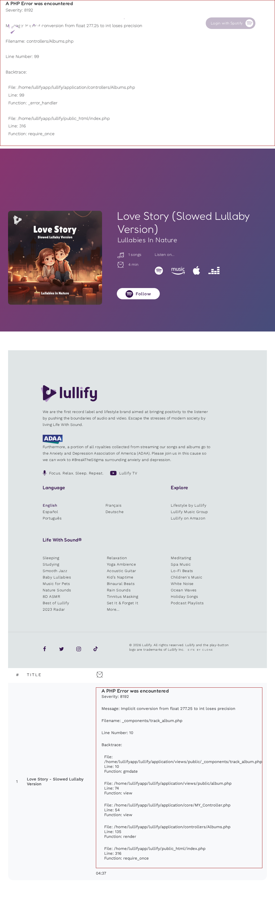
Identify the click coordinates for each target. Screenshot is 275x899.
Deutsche (115, 512)
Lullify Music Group (189, 512)
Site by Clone (200, 650)
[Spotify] (159, 270)
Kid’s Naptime (120, 577)
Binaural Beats (121, 583)
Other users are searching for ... (106, 35)
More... (113, 609)
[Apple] (196, 270)
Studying (51, 564)
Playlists (77, 23)
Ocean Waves (184, 590)
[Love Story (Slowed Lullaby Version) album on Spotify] (55, 258)
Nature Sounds (57, 590)
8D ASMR (51, 596)
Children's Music (186, 577)
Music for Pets (56, 583)
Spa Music (181, 564)
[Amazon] (178, 270)
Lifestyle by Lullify (188, 505)
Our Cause (160, 23)
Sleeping (51, 558)
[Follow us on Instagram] (78, 649)
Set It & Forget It (122, 603)
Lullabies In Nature (148, 240)
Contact (186, 23)
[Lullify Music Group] (26, 28)
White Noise (182, 583)
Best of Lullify (56, 603)
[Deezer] (213, 270)
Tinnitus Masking (122, 596)
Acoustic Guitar (121, 571)
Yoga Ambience (121, 564)
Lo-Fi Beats (182, 571)
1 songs (134, 254)
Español (50, 512)
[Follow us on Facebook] (44, 649)
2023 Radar (54, 609)
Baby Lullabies (57, 577)
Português (52, 518)
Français (114, 505)
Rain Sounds (119, 590)
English (50, 505)
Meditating (181, 558)
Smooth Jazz (55, 571)
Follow (143, 294)
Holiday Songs (184, 596)
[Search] (264, 23)
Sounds (103, 23)
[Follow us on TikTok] (95, 649)
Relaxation (117, 558)
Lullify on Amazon (188, 518)
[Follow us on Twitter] (61, 649)
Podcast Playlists (187, 603)
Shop (128, 23)
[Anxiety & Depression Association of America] (53, 442)
